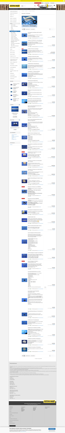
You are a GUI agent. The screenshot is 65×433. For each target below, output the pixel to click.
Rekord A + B (11, 16)
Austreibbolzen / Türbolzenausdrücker (34, 71)
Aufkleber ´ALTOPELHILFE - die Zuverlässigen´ (35, 40)
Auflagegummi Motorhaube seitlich (33, 56)
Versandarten (23, 409)
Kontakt (34, 410)
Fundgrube (11, 414)
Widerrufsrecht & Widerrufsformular (14, 420)
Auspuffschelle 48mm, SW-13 (15, 127)
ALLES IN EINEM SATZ (13, 67)
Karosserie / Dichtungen (14, 31)
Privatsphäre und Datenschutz (13, 418)
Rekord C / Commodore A (13, 18)
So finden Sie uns (14, 139)
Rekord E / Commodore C (13, 21)
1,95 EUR (14, 129)
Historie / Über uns (14, 134)
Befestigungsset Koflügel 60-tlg (33, 80)
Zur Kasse (34, 409)
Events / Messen (12, 415)
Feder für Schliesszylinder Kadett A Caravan (34, 225)
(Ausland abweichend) (40, 46)
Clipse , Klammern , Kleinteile (13, 65)
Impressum (11, 408)
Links (12, 138)
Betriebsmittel (12, 73)
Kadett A (11, 23)
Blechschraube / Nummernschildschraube (34, 98)
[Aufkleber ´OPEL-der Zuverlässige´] (14, 109)
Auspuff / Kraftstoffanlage (14, 26)
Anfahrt (10, 411)
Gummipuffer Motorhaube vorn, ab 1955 (34, 271)
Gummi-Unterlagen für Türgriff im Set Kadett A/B (35, 252)
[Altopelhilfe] (15, 6)
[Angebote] (19, 104)
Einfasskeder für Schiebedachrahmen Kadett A (35, 209)
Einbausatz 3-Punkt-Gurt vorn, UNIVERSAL (34, 186)
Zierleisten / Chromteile (14, 37)
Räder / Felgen (13, 44)
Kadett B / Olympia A (12, 47)
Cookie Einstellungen (12, 423)
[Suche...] (35, 6)
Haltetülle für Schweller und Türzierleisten (34, 347)
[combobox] (27, 29)
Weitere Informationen (52, 430)
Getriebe (12, 28)
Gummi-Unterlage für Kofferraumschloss (34, 232)
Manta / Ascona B (12, 52)
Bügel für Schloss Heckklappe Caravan (34, 133)
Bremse (12, 27)
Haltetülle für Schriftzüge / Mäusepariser (34, 338)
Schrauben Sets (12, 78)
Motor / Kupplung (13, 32)
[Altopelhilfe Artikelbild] (14, 124)
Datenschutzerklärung (23, 431)
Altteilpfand (11, 421)
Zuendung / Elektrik (13, 36)
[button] (42, 3)
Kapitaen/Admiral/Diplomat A (14, 11)
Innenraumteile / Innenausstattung (15, 43)
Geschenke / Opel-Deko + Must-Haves (14, 71)
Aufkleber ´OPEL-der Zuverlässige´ (33, 48)
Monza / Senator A (12, 54)
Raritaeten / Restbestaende (14, 38)
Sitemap (11, 144)
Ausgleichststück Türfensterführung (33, 63)
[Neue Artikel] (19, 119)
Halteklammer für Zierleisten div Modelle (34, 327)
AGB (10, 417)
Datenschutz (22, 410)
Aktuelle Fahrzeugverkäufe (15, 136)
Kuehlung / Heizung (13, 33)
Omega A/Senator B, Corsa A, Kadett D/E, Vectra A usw (14, 60)
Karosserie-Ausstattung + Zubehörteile (14, 41)
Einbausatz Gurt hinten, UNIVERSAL (33, 198)
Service (13, 135)
